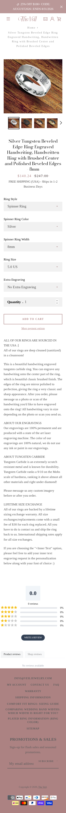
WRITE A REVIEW (33, 637)
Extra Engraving (14, 279)
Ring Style (10, 199)
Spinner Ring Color (16, 219)
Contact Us (40, 684)
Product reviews (12, 654)
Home (31, 27)
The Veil (42, 787)
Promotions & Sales (33, 739)
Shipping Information (33, 697)
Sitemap (33, 728)
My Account (16, 684)
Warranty (33, 691)
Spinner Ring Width (16, 239)
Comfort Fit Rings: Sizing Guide (33, 703)
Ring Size (10, 259)
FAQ (56, 684)
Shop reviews (35, 654)
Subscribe (46, 761)
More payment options (33, 328)
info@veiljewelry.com (33, 678)
